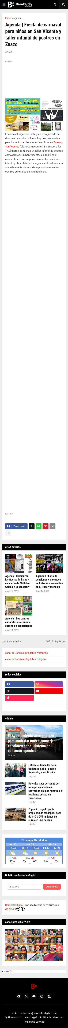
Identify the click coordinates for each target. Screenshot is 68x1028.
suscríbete (52, 886)
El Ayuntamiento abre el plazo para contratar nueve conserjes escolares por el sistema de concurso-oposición (31, 743)
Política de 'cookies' (34, 1021)
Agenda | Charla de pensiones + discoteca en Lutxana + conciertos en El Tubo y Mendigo (49, 581)
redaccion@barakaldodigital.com (38, 1013)
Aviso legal (31, 1017)
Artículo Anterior (12, 641)
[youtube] (49, 691)
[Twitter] (32, 526)
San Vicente (12, 146)
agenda (17, 18)
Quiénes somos (13, 1017)
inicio (14, 1013)
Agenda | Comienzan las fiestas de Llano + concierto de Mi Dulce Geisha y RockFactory (17, 581)
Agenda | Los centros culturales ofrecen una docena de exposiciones (18, 622)
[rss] (49, 996)
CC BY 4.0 (10, 909)
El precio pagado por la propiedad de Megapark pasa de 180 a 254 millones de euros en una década (44, 815)
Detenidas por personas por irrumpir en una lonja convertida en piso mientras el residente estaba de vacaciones (45, 791)
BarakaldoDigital (14, 905)
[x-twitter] (19, 691)
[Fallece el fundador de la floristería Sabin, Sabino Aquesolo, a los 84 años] (15, 770)
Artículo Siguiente (55, 641)
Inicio (8, 18)
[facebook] (19, 684)
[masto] (19, 705)
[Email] (52, 526)
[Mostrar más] (8, 533)
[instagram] (49, 684)
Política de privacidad (51, 1017)
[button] (4, 4)
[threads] (49, 705)
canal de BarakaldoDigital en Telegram (25, 659)
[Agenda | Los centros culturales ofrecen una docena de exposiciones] (18, 605)
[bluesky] (49, 698)
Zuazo (57, 142)
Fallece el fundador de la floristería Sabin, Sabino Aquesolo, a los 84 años (42, 768)
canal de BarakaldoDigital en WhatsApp (26, 652)
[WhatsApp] (38, 526)
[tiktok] (19, 698)
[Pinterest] (45, 526)
